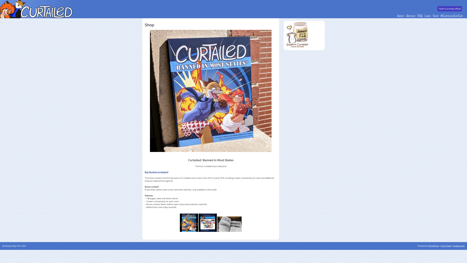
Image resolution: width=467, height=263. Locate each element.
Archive (410, 15)
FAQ (420, 15)
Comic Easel (445, 246)
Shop (436, 15)
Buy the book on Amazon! (156, 172)
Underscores (459, 246)
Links (428, 15)
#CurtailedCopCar (451, 15)
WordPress (434, 246)
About (400, 15)
